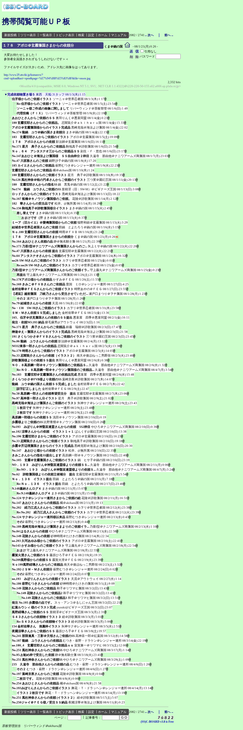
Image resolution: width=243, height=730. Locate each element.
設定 (91, 35)
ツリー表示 (28, 35)
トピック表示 (65, 35)
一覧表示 (46, 35)
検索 (81, 35)
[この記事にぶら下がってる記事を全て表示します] (9, 100)
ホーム (102, 35)
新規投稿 (10, 35)
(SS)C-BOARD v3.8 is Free (157, 721)
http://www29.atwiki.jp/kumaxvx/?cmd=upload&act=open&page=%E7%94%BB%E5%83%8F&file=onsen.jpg (47, 76)
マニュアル (118, 35)
